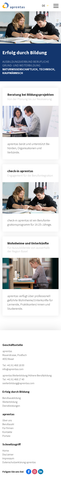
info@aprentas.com (12, 369)
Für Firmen (8, 428)
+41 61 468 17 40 (15, 379)
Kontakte (7, 432)
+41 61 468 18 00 (15, 365)
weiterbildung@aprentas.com (18, 383)
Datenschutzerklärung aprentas (19, 462)
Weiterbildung (9, 401)
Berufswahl (8, 424)
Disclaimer (8, 454)
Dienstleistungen (11, 405)
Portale (6, 435)
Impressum (8, 458)
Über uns (7, 420)
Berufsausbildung (11, 398)
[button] (45, 5)
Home (5, 450)
